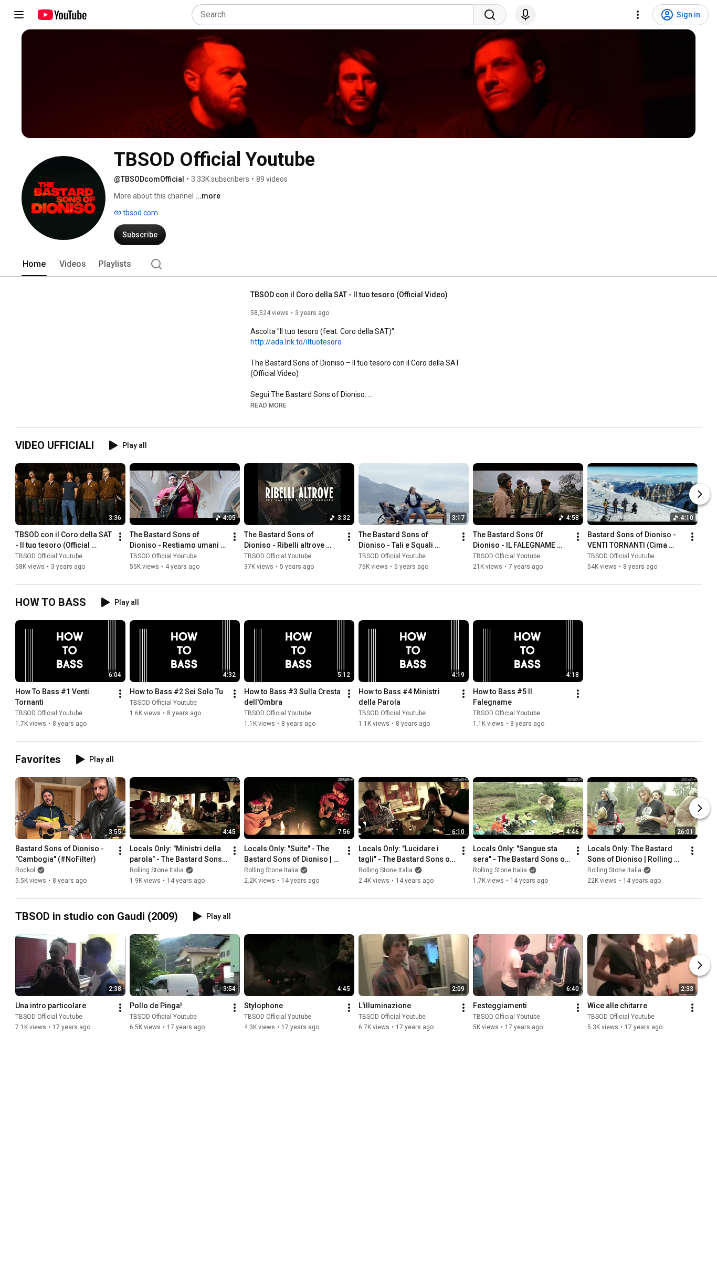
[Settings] (637, 14)
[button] (268, 405)
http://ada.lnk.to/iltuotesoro (296, 342)
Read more (268, 405)
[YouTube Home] (61, 14)
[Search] (490, 14)
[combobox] (336, 14)
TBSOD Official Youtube (48, 556)
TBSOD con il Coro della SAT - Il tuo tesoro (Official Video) (349, 294)
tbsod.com (139, 212)
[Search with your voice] (525, 14)
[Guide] (19, 14)
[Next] (699, 494)
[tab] (34, 264)
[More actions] (120, 536)
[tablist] (358, 264)
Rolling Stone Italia (157, 870)
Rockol (25, 870)
